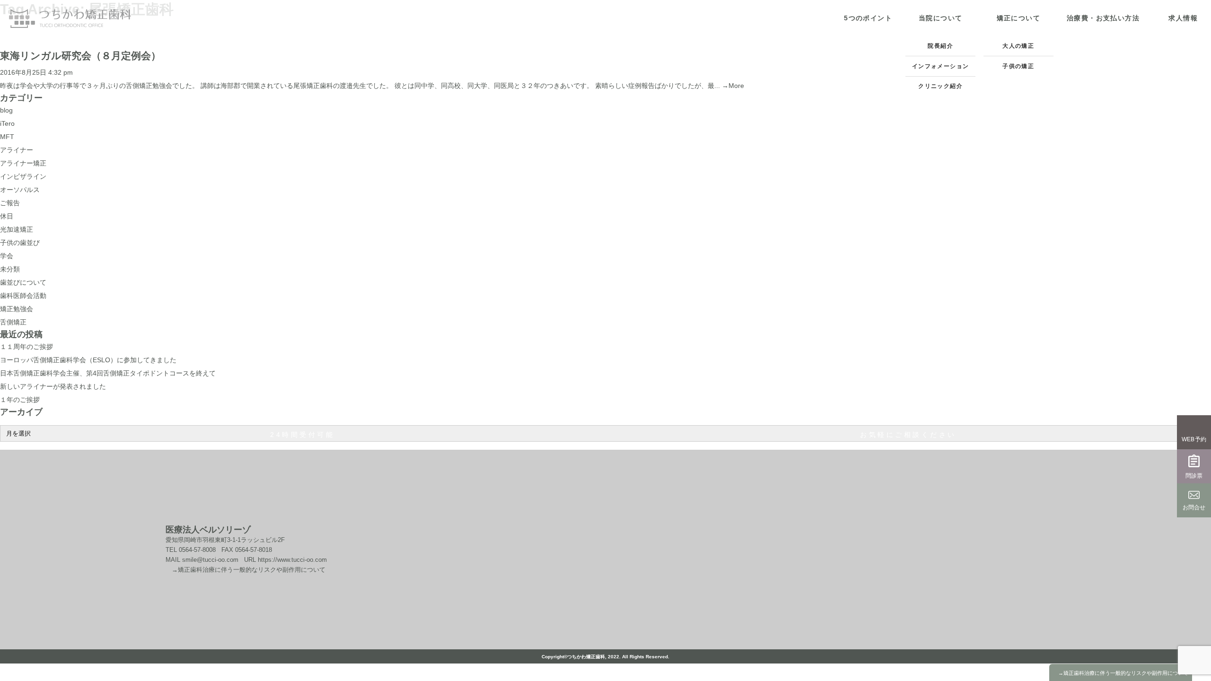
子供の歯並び (20, 242)
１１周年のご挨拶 (26, 346)
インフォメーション (940, 66)
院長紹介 (940, 46)
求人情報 (1183, 18)
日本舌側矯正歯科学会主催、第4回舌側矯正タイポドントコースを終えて (108, 373)
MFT (7, 136)
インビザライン (23, 176)
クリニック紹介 (940, 86)
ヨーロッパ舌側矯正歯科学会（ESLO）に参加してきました (88, 360)
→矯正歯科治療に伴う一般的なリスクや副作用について (245, 569)
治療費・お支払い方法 (1103, 18)
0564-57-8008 (197, 549)
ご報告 (10, 203)
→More (733, 85)
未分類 (10, 269)
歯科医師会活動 (23, 295)
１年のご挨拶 (20, 399)
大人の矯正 (1018, 46)
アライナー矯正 (23, 163)
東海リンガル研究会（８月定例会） (80, 55)
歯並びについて (23, 282)
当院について (940, 18)
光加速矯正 (16, 229)
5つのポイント (868, 18)
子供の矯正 (1018, 66)
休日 (6, 216)
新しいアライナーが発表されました (53, 386)
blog (6, 110)
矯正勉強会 (16, 309)
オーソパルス (20, 189)
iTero (7, 123)
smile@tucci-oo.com (210, 559)
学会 (6, 256)
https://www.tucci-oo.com (291, 559)
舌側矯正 (13, 322)
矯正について (1018, 18)
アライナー (16, 150)
